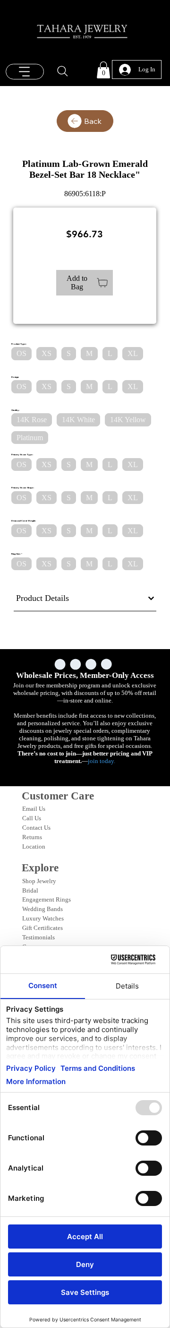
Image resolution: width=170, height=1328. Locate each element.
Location (33, 846)
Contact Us (36, 827)
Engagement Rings (46, 899)
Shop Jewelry (39, 881)
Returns (32, 837)
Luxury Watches (43, 918)
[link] (103, 69)
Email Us (33, 808)
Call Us (31, 818)
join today (101, 760)
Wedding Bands (42, 908)
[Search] (63, 71)
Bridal (30, 890)
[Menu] (25, 71)
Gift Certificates (42, 927)
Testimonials (38, 937)
